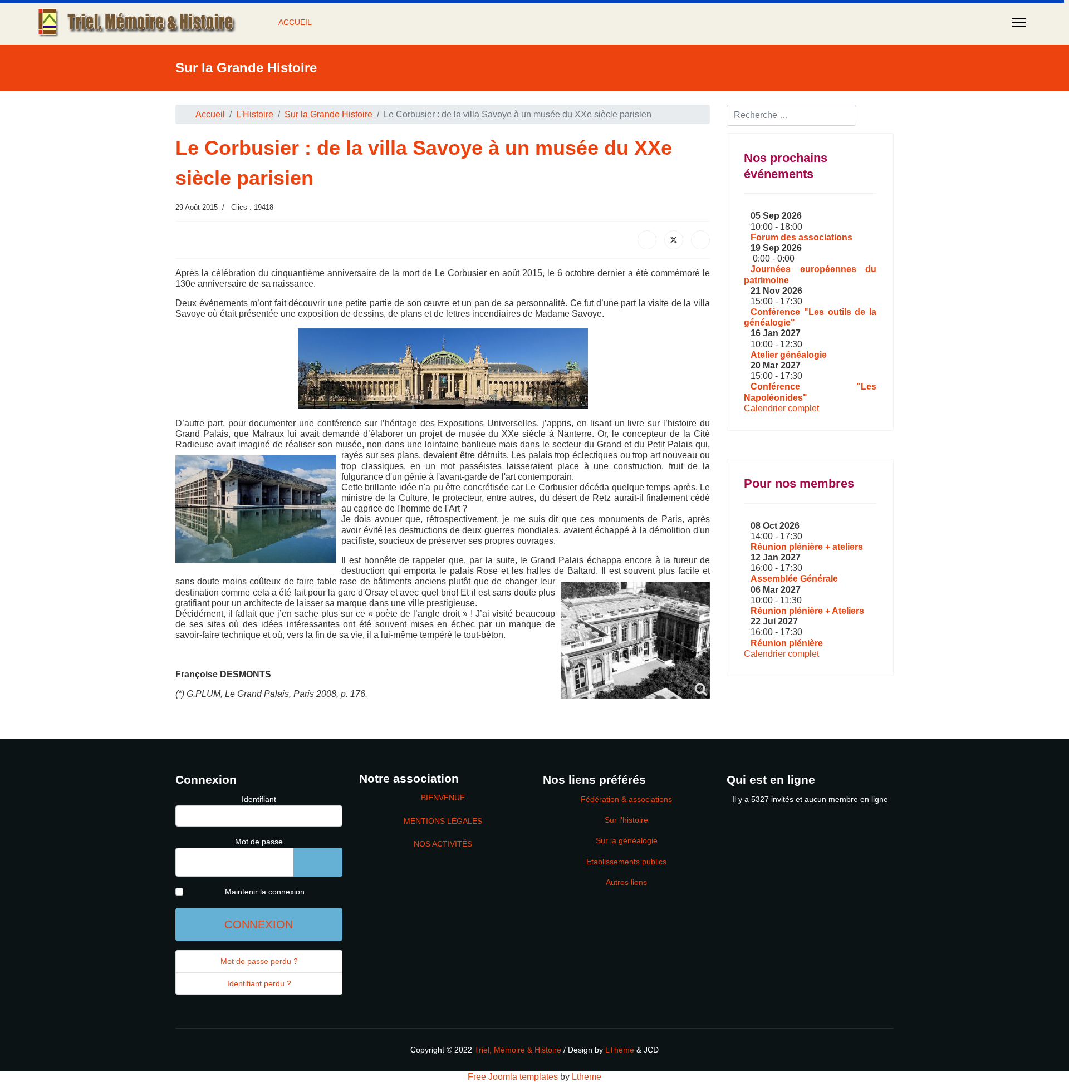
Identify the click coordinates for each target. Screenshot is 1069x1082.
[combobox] (791, 115)
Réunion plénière (787, 643)
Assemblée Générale (794, 578)
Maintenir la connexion (265, 891)
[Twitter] (564, 97)
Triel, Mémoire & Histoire (517, 1049)
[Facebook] (546, 97)
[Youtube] (599, 97)
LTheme (619, 1049)
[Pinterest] (581, 97)
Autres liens (626, 882)
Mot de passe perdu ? (259, 961)
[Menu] (1019, 22)
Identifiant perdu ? (259, 983)
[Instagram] (635, 97)
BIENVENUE (443, 797)
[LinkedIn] (700, 239)
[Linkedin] (617, 97)
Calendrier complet (781, 408)
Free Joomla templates (513, 1076)
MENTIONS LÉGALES (443, 821)
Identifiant (259, 799)
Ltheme (586, 1076)
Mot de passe (259, 841)
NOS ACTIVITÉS (443, 843)
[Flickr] (653, 97)
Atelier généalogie (789, 355)
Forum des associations (801, 237)
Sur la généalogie (627, 840)
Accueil (295, 22)
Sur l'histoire (626, 819)
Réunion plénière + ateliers (807, 547)
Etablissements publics (626, 861)
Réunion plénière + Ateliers (807, 611)
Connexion (258, 924)
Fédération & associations (626, 799)
